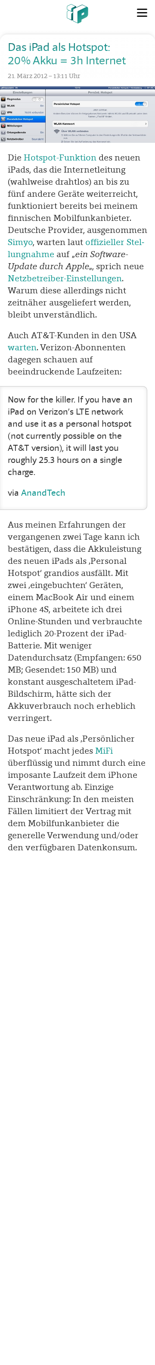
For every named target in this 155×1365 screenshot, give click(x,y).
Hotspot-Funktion (60, 157)
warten (22, 347)
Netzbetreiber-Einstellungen (65, 278)
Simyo (20, 242)
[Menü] (142, 13)
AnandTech (43, 493)
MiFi (104, 750)
